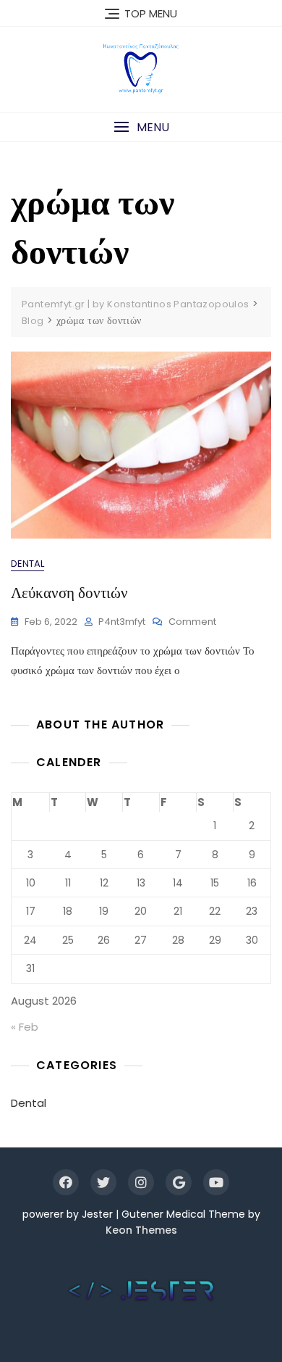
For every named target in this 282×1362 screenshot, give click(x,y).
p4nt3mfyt (121, 621)
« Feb (24, 1026)
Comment (192, 622)
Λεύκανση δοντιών (69, 592)
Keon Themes (141, 1230)
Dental (27, 563)
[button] (141, 127)
